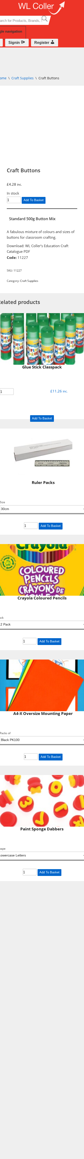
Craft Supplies (22, 78)
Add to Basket (34, 200)
